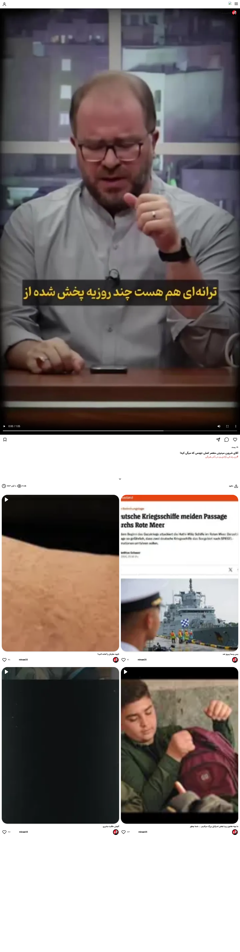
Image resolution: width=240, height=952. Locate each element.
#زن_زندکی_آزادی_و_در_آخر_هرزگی (221, 457)
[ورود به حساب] (4, 4)
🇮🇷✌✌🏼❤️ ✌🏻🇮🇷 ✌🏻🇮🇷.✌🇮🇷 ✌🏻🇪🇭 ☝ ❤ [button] (181, 468)
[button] (236, 4)
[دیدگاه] (227, 440)
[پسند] (235, 440)
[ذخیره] (5, 440)
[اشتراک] (218, 440)
